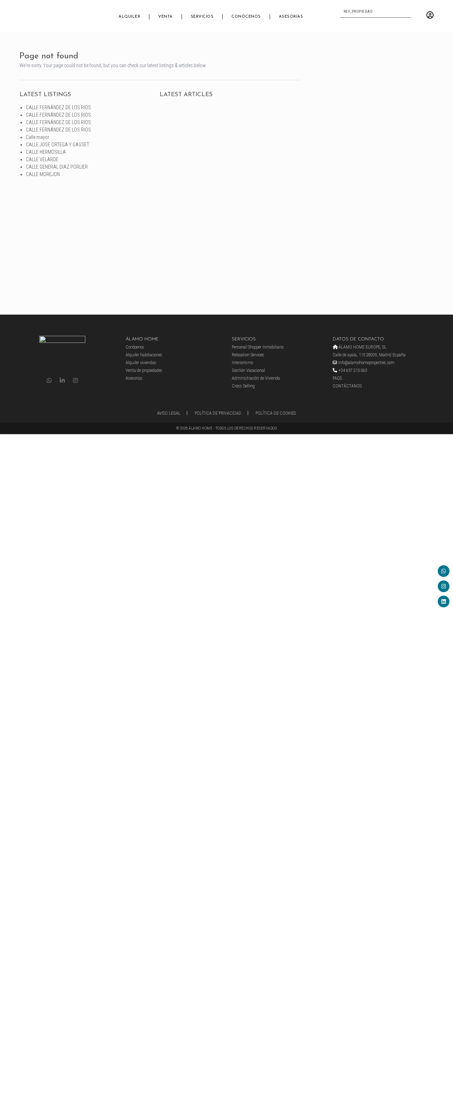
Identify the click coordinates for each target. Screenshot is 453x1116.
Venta (165, 17)
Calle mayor (37, 137)
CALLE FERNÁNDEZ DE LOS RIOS (58, 107)
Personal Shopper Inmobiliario (257, 347)
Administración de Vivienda (256, 378)
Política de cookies (276, 413)
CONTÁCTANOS (347, 385)
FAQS (337, 378)
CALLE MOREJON (43, 174)
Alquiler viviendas (141, 362)
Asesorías (291, 17)
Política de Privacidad (218, 413)
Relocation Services (248, 354)
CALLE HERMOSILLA (46, 152)
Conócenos (246, 17)
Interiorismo (242, 362)
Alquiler (129, 17)
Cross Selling (243, 385)
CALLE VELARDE (42, 159)
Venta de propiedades (144, 370)
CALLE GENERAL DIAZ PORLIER (57, 167)
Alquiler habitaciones (144, 354)
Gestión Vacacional (248, 370)
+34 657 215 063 (352, 370)
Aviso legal (168, 413)
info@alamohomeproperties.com (366, 362)
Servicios (202, 17)
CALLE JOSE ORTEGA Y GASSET (57, 144)
